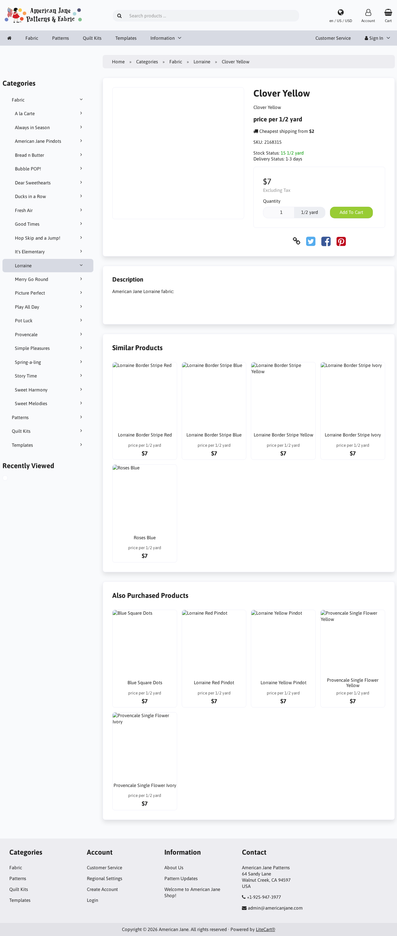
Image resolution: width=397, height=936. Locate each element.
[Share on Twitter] (310, 241)
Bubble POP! (28, 168)
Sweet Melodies (31, 403)
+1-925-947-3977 (264, 897)
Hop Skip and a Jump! (37, 238)
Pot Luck (24, 320)
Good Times (27, 224)
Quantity (271, 201)
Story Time (26, 375)
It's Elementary (30, 251)
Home (118, 61)
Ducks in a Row (30, 196)
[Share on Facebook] (326, 241)
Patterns (60, 38)
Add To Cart (351, 212)
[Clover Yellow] (12, 478)
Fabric (31, 38)
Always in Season (32, 127)
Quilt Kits (92, 38)
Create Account (102, 889)
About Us (173, 867)
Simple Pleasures (32, 348)
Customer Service (333, 38)
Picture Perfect (30, 293)
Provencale (26, 334)
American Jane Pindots (38, 141)
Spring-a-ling (28, 362)
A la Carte (25, 113)
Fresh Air (24, 210)
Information (162, 38)
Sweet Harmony (31, 389)
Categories (147, 61)
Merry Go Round (31, 279)
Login (92, 900)
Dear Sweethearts (33, 182)
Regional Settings (104, 878)
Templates (125, 38)
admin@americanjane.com (275, 908)
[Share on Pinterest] (341, 241)
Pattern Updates (181, 878)
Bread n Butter (29, 155)
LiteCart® (265, 929)
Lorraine (23, 265)
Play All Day (27, 307)
